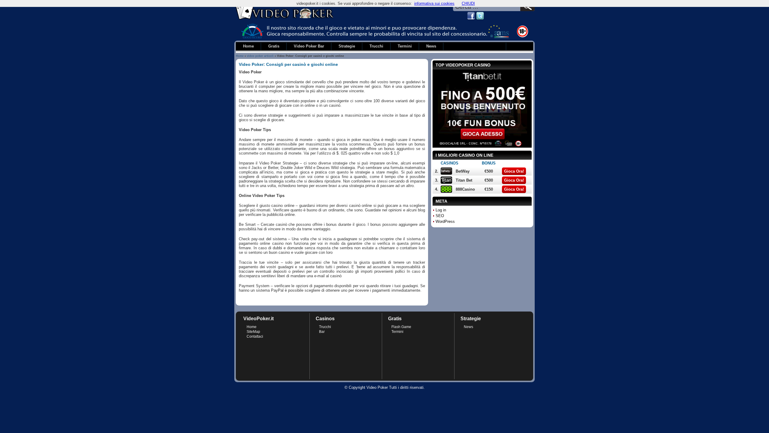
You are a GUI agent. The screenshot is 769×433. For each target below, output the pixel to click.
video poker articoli (260, 55)
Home (240, 55)
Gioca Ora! (514, 171)
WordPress (445, 221)
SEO (440, 215)
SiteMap (253, 332)
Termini (397, 332)
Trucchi (325, 327)
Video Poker (377, 387)
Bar (322, 332)
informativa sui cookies (434, 3)
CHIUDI (468, 3)
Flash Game (401, 327)
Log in (441, 210)
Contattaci (255, 336)
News (468, 327)
